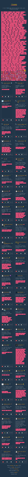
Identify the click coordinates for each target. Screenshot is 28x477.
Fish (12, 63)
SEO (17, 28)
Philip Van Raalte (22, 451)
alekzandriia (11, 324)
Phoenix (14, 52)
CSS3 (18, 42)
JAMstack (10, 20)
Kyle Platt (6, 191)
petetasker (25, 379)
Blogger (16, 13)
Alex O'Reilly (7, 309)
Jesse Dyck (20, 437)
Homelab (9, 38)
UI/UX (11, 27)
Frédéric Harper (21, 404)
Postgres (22, 53)
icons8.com (16, 468)
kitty (18, 69)
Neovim (14, 21)
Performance (3, 27)
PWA (15, 56)
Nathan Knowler (7, 451)
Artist (2, 45)
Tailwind (24, 44)
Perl (20, 67)
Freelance (10, 52)
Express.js (22, 35)
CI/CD (10, 51)
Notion (14, 70)
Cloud (14, 28)
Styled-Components (11, 45)
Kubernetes (22, 23)
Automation (14, 42)
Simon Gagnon (20, 329)
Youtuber (8, 27)
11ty (25, 38)
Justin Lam (20, 275)
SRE (13, 56)
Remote (10, 16)
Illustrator (14, 38)
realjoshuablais (11, 287)
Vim (25, 21)
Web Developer (16, 14)
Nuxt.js (6, 67)
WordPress (21, 16)
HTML (13, 13)
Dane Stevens (20, 292)
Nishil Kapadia (7, 83)
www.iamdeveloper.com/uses (21, 258)
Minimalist (14, 39)
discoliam (25, 186)
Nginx (2, 51)
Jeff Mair (6, 206)
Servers (13, 59)
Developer (10, 12)
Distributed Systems (4, 62)
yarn (9, 63)
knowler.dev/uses (6, 452)
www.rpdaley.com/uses (6, 258)
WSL (18, 67)
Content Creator (22, 56)
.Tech (18, 470)
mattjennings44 (25, 324)
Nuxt (18, 30)
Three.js (18, 63)
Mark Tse (19, 191)
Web (23, 19)
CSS (2, 13)
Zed (8, 48)
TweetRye (12, 271)
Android (16, 34)
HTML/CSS (20, 28)
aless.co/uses (19, 244)
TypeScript (23, 12)
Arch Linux (7, 39)
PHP (19, 13)
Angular (24, 20)
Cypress (2, 60)
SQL (2, 21)
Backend (11, 14)
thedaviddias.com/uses (20, 207)
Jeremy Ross (6, 175)
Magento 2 (24, 66)
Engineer (13, 16)
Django (18, 27)
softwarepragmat (25, 399)
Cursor (19, 41)
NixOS (13, 46)
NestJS (2, 44)
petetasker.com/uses (20, 371)
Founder (7, 53)
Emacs (12, 37)
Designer (3, 17)
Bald (11, 59)
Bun (25, 52)
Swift (10, 30)
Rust (20, 20)
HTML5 (13, 34)
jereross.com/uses (6, 176)
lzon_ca (12, 171)
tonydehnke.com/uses (20, 225)
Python (22, 13)
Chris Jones (6, 345)
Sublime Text (24, 49)
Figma (23, 21)
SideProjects (3, 59)
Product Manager (22, 46)
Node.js (5, 13)
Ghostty (21, 37)
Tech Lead (17, 44)
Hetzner (14, 63)
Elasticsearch (3, 66)
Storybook (19, 49)
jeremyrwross (11, 186)
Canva (5, 53)
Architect (14, 30)
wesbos (11, 136)
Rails (5, 51)
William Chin (7, 418)
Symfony (10, 48)
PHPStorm (15, 55)
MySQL (8, 23)
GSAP (9, 70)
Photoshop (12, 35)
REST (8, 28)
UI (22, 20)
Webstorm (20, 52)
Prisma (21, 44)
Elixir (9, 41)
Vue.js (24, 14)
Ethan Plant (6, 384)
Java (8, 21)
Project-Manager (13, 66)
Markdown (14, 27)
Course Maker (21, 59)
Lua (12, 51)
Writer (11, 21)
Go (21, 19)
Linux (21, 14)
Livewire (10, 46)
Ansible (5, 49)
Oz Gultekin (20, 345)
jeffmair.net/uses (6, 207)
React (14, 12)
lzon (5, 158)
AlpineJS (7, 42)
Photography (22, 48)
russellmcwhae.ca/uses (7, 330)
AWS (16, 19)
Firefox (5, 37)
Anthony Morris (21, 141)
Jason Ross (20, 384)
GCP (17, 66)
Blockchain (3, 70)
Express (21, 42)
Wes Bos (5, 124)
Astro (7, 20)
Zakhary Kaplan (7, 404)
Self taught (3, 30)
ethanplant (11, 399)
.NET (14, 31)
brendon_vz (11, 237)
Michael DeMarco (21, 124)
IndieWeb (16, 31)
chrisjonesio (11, 366)
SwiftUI (11, 55)
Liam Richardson (21, 175)
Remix (17, 465)
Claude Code (14, 48)
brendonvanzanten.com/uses (7, 226)
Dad (12, 41)
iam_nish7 (11, 96)
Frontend (9, 13)
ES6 (7, 51)
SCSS (17, 21)
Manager (2, 39)
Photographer (3, 28)
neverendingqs (25, 202)
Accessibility (3, 19)
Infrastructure (3, 48)
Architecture (17, 46)
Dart (17, 52)
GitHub (13, 19)
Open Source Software (14, 23)
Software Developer (22, 30)
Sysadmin (5, 55)
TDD (12, 67)
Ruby (6, 23)
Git (20, 17)
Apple (12, 70)
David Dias (20, 206)
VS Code (6, 16)
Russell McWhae (7, 329)
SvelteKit (15, 41)
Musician (5, 31)
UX (19, 23)
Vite (24, 42)
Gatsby (6, 17)
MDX (19, 45)
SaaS (25, 53)
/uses (14, 4)
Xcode (22, 45)
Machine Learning (4, 38)
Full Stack (18, 12)
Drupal (18, 48)
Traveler (21, 38)
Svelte (20, 21)
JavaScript (6, 12)
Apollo (20, 60)
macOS (19, 19)
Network (10, 62)
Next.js (3, 14)
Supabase (11, 53)
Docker (2, 16)
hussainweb (25, 432)
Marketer (15, 51)
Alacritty (8, 66)
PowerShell (22, 51)
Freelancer (22, 27)
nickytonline (25, 271)
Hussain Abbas (21, 418)
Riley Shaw (20, 83)
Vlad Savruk (6, 292)
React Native (12, 24)
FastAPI (15, 49)
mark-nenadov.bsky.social (10, 154)
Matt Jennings (21, 309)
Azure (2, 37)
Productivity (10, 69)
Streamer (6, 44)
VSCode (18, 37)
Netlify (16, 472)
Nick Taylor (20, 257)
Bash (2, 31)
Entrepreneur (9, 19)
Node (23, 52)
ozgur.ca (25, 366)
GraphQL (16, 17)
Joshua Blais (7, 275)
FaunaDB (9, 67)
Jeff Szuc (6, 437)
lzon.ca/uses (5, 159)
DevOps (22, 17)
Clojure (10, 60)
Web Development (15, 20)
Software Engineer (11, 17)
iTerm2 (17, 56)
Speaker (5, 21)
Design (2, 35)
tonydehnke (25, 237)
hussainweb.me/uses (20, 419)
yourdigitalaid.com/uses (7, 419)
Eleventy (10, 28)
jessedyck (25, 447)
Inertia (20, 66)
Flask (6, 35)
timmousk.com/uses (6, 244)
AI (10, 34)
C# (25, 23)
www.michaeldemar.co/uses (21, 125)
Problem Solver (21, 31)
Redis (18, 55)
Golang (8, 35)
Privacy (20, 62)
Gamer (16, 35)
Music (18, 51)
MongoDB (7, 24)
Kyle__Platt (11, 202)
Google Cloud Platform (5, 56)
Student (22, 41)
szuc (11, 447)
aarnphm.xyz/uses (6, 371)
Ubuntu (20, 34)
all (2, 12)
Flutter (15, 37)
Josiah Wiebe (7, 101)
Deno (2, 55)
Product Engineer (15, 62)
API (25, 41)
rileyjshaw (25, 96)
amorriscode (25, 154)
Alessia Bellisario (22, 242)
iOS (23, 28)
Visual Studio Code (4, 63)
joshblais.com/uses (6, 276)
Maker (10, 42)
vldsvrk (12, 304)
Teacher (2, 23)
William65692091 (11, 432)
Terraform (18, 39)
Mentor (10, 31)
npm (10, 39)
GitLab (9, 44)
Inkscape (15, 53)
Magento (12, 49)
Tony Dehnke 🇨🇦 (21, 224)
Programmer (3, 34)
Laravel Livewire (4, 69)
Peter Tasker (20, 370)
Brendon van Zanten (8, 224)
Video (7, 70)
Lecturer (15, 67)
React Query (24, 62)
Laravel (17, 16)
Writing (7, 59)
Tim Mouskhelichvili (7, 242)
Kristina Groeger (21, 101)
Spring (10, 56)
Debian (17, 38)
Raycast (23, 34)
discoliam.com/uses (20, 176)
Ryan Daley (6, 257)
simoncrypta (25, 340)
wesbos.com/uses (6, 125)
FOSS (2, 53)
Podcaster (3, 42)
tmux (7, 46)
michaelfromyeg (25, 136)
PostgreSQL (3, 20)
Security (13, 44)
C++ (18, 35)
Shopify (9, 49)
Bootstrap (8, 34)
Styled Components (4, 41)
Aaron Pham (6, 370)
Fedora (23, 67)
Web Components (22, 63)
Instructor (3, 52)
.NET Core (16, 45)
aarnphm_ (12, 379)
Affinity (14, 69)
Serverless (20, 24)
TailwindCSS (7, 14)
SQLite (7, 52)
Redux (9, 37)
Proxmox (20, 69)
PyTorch (24, 69)
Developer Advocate (15, 60)
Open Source (3, 24)
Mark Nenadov (7, 141)
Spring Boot (3, 46)
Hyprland (18, 53)
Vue (26, 31)
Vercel (16, 24)
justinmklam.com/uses (20, 276)
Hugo (25, 37)
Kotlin (7, 30)
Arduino (16, 59)
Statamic (2, 67)
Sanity (8, 55)
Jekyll (2, 49)
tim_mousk (11, 253)
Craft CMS (6, 60)
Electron (5, 45)
